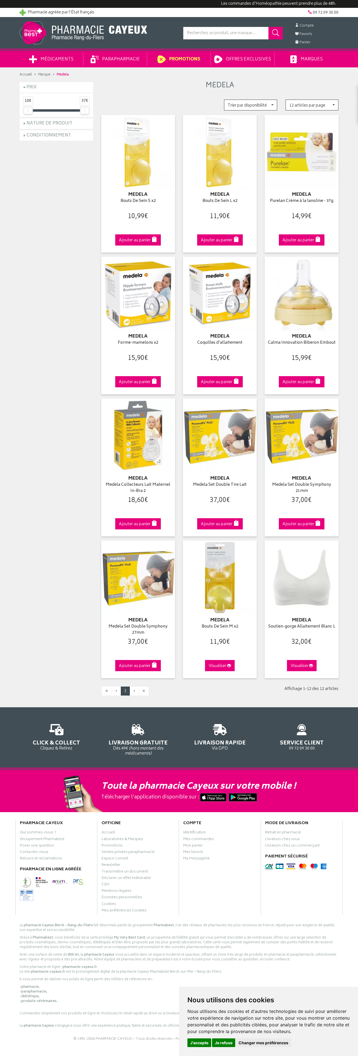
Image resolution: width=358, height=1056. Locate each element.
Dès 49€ (138, 747)
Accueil (26, 75)
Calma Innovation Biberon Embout (302, 343)
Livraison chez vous (282, 840)
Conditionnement (49, 135)
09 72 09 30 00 (302, 745)
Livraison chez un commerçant (292, 846)
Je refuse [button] (223, 1042)
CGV (105, 885)
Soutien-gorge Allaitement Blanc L (301, 627)
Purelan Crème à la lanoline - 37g (301, 201)
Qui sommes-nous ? (38, 833)
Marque (44, 75)
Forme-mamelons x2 (138, 343)
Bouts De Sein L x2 (219, 201)
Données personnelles (122, 898)
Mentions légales (116, 891)
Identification (194, 833)
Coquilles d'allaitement (219, 343)
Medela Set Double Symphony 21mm (301, 488)
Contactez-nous (34, 852)
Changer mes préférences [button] (263, 1042)
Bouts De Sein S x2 (138, 201)
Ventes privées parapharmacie (128, 852)
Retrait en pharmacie (283, 833)
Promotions (184, 59)
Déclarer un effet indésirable (126, 878)
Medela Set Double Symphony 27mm (138, 630)
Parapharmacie (120, 59)
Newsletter (111, 865)
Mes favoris (193, 852)
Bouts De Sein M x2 (220, 627)
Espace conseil (115, 859)
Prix (32, 87)
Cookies (109, 904)
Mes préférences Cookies (124, 911)
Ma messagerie (196, 859)
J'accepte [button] (199, 1042)
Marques (311, 59)
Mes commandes (198, 840)
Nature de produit (49, 123)
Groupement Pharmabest (42, 840)
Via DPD (220, 745)
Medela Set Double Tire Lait (220, 485)
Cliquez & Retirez (56, 745)
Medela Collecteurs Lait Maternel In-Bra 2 (138, 488)
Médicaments (57, 59)
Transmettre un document (125, 872)
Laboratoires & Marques (122, 840)
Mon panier (193, 846)
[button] (250, 105)
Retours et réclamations (41, 859)
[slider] (28, 110)
